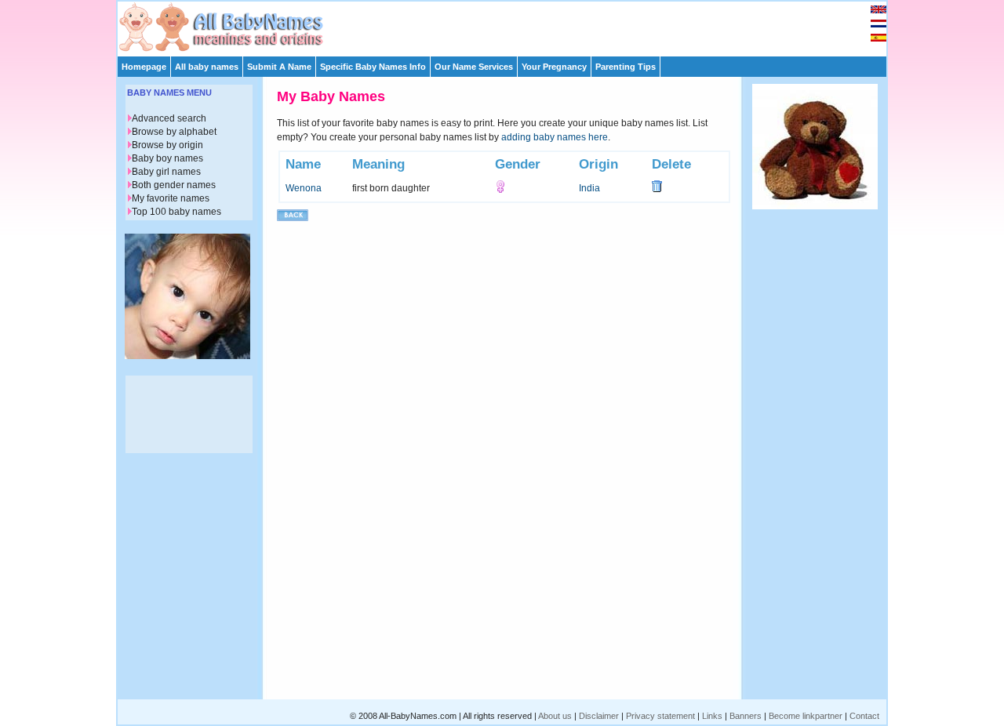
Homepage (144, 66)
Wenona (304, 188)
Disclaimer (599, 716)
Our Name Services (474, 66)
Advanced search (169, 118)
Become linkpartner (805, 716)
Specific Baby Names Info (373, 66)
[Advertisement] (509, 25)
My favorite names (170, 198)
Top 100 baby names (176, 211)
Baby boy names (167, 158)
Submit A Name (279, 66)
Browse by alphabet (174, 131)
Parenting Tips (625, 66)
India (589, 188)
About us (555, 716)
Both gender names (174, 185)
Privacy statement (660, 716)
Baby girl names (166, 171)
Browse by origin (167, 145)
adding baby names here (554, 137)
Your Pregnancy (554, 66)
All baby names (206, 66)
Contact (864, 716)
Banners (745, 716)
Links (712, 716)
